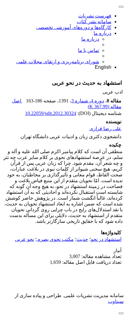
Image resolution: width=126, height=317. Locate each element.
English (103, 67)
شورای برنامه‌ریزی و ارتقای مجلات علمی (57, 61)
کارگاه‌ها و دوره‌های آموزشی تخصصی (73, 27)
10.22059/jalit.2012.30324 (50, 113)
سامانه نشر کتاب (94, 21)
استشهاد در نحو (106, 239)
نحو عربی (24, 239)
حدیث (82, 239)
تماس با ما (88, 50)
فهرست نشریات (94, 15)
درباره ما (102, 33)
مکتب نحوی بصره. (55, 239)
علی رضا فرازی (105, 128)
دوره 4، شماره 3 (87, 100)
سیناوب (116, 301)
